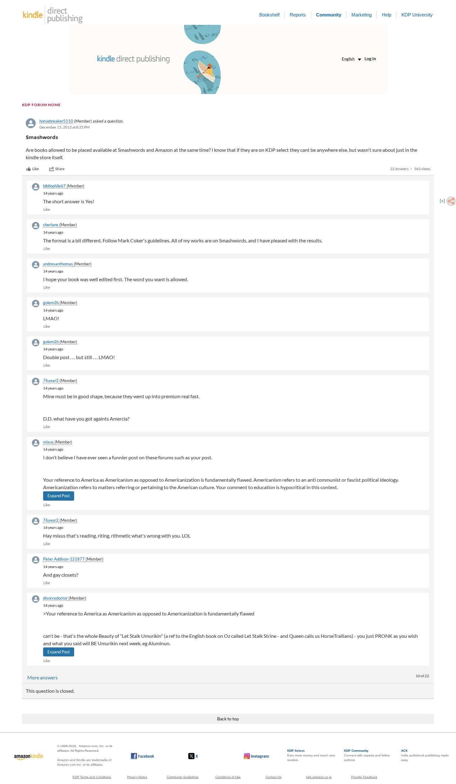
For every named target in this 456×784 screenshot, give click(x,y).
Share (60, 168)
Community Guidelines (183, 777)
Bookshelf (269, 14)
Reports (298, 14)
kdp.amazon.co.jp (319, 777)
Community (328, 14)
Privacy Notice (137, 777)
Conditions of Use (228, 777)
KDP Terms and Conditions (92, 777)
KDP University (417, 14)
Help (386, 14)
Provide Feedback (364, 777)
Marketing (361, 14)
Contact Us (273, 777)
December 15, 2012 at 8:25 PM (64, 127)
